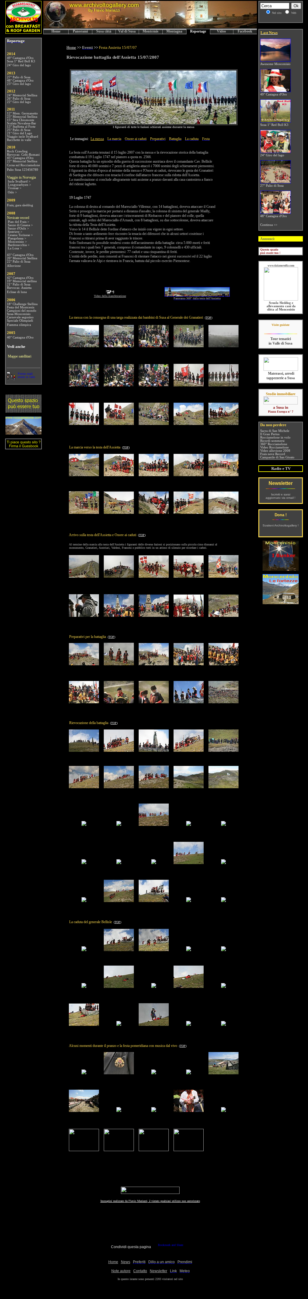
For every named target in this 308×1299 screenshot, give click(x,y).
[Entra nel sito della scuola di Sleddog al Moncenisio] (281, 299)
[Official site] (280, 329)
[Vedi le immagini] (153, 123)
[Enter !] (23, 411)
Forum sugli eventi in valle (26, 375)
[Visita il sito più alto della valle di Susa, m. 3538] (23, 433)
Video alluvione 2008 (275, 450)
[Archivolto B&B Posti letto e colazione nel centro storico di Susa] (23, 32)
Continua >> (268, 224)
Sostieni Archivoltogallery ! (281, 525)
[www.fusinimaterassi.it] (280, 369)
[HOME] (150, 27)
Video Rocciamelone (274, 447)
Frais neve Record (272, 454)
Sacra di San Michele (274, 430)
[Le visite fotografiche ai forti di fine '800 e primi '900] (281, 602)
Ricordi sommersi (272, 440)
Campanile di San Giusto (277, 457)
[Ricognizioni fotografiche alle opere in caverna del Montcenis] (281, 569)
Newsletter (281, 483)
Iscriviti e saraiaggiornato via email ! (280, 496)
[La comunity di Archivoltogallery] (10, 378)
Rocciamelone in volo (275, 437)
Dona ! (281, 515)
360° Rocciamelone (273, 444)
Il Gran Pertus (269, 434)
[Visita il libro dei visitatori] (23, 446)
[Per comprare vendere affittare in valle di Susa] (280, 403)
